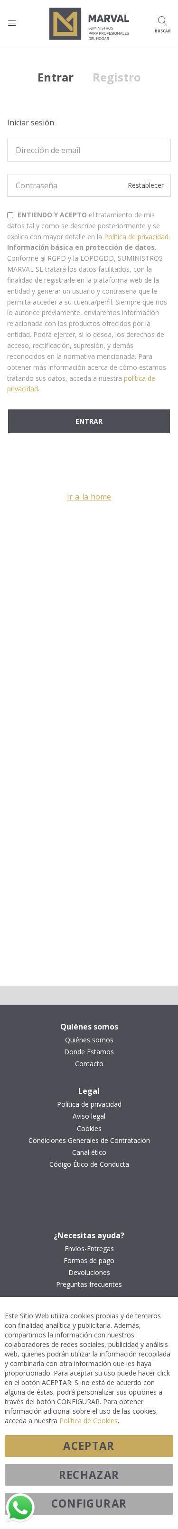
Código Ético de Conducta (89, 1164)
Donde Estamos (89, 1052)
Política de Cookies (88, 1420)
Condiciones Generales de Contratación (89, 1140)
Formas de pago (89, 1260)
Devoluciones (89, 1272)
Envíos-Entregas (89, 1248)
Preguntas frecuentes (89, 1284)
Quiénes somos (89, 1040)
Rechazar (89, 1475)
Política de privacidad (136, 236)
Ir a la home (89, 496)
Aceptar (88, 1445)
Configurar (89, 1503)
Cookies (89, 1128)
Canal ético (89, 1152)
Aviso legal (89, 1116)
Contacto (89, 1064)
